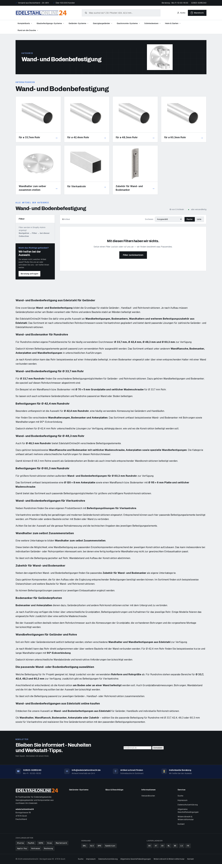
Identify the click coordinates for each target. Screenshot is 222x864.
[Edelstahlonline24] (41, 13)
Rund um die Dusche (27, 30)
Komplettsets (24, 23)
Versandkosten (148, 795)
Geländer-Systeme (77, 23)
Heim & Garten (171, 23)
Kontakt (181, 824)
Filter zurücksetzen (133, 255)
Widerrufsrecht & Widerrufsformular (186, 818)
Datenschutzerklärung (188, 804)
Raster (190, 219)
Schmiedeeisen (151, 23)
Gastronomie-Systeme (127, 23)
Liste (199, 219)
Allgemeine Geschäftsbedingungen (188, 810)
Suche (180, 795)
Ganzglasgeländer (101, 23)
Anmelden (157, 747)
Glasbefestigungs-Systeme (49, 23)
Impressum (182, 800)
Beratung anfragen (29, 274)
